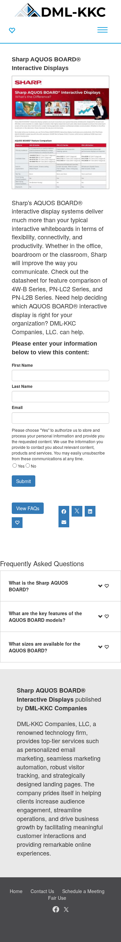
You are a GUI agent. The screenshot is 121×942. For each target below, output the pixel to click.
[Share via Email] (64, 522)
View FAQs (27, 508)
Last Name (22, 386)
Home (16, 891)
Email (17, 407)
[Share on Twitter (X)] (77, 511)
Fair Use (57, 897)
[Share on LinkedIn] (90, 511)
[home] (60, 10)
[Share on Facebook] (64, 511)
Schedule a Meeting (83, 891)
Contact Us (42, 891)
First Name (22, 365)
